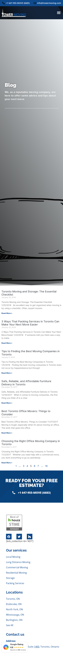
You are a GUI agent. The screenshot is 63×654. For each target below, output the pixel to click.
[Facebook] (9, 536)
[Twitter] (19, 536)
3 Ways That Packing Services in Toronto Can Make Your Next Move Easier (30, 323)
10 (46, 465)
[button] (59, 13)
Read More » (6, 313)
